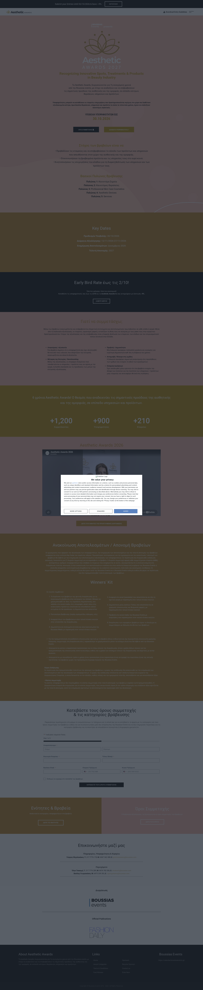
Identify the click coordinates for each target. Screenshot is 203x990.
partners (75, 483)
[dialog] (101, 495)
